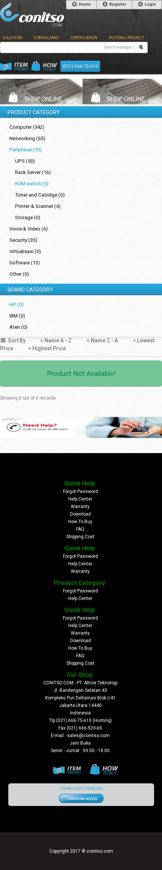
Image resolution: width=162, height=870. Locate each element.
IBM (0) (17, 316)
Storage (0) (27, 217)
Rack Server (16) (33, 172)
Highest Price (48, 348)
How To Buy (80, 521)
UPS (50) (25, 161)
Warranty (80, 506)
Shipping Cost (80, 536)
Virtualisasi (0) (25, 251)
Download (80, 514)
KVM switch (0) (32, 183)
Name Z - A (104, 340)
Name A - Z (57, 340)
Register (117, 4)
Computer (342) (26, 127)
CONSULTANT (46, 38)
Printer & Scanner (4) (38, 206)
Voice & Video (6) (28, 229)
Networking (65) (27, 138)
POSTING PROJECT (126, 38)
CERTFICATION (84, 38)
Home (84, 4)
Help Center (80, 499)
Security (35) (23, 240)
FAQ (80, 529)
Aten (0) (18, 327)
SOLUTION (12, 38)
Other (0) (19, 274)
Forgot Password (80, 491)
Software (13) (24, 263)
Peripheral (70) (25, 150)
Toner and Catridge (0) (40, 195)
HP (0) (16, 304)
